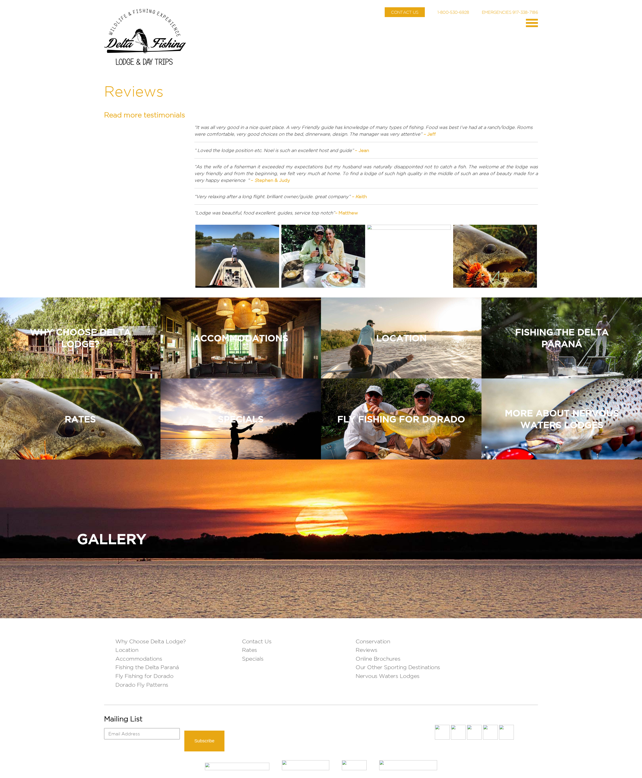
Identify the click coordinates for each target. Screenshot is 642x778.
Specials (252, 659)
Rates (249, 650)
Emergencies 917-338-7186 (510, 12)
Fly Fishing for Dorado (144, 676)
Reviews (366, 650)
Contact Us (256, 641)
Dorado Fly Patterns (141, 685)
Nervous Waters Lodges (388, 676)
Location (126, 650)
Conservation (373, 641)
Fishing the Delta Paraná (147, 667)
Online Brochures (378, 659)
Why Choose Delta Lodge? (150, 641)
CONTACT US (405, 12)
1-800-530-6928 (453, 12)
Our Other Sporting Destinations (398, 667)
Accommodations (138, 659)
